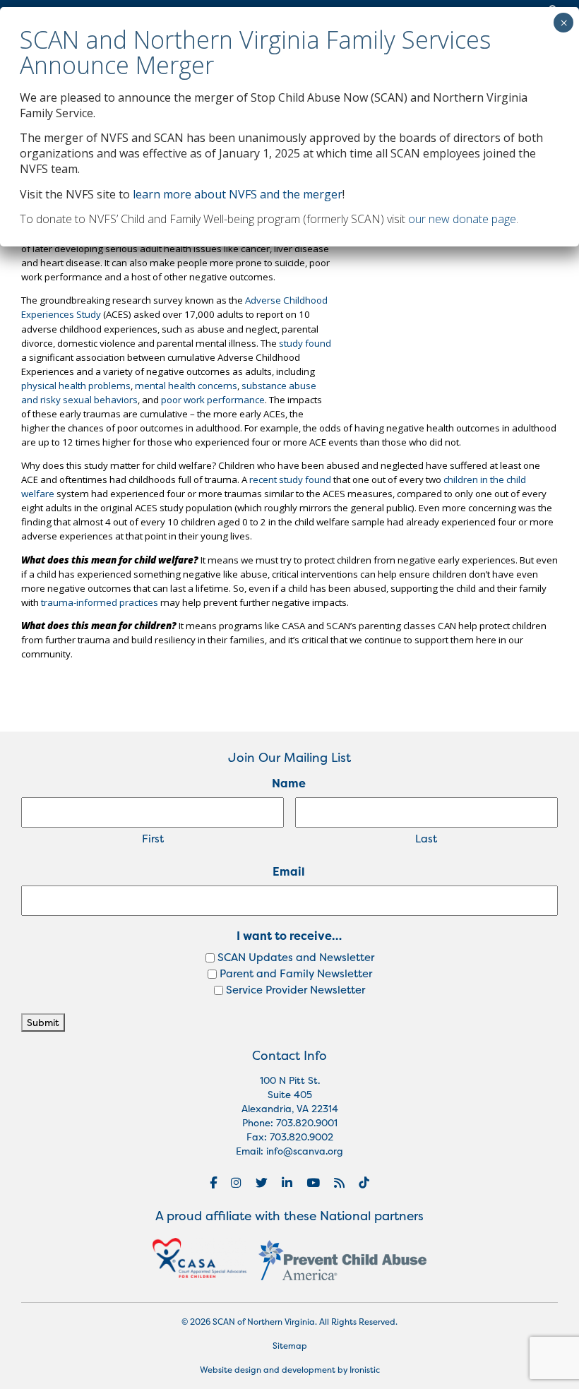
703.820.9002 (301, 1137)
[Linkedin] (287, 1183)
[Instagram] (236, 1183)
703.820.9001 (307, 1122)
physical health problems (76, 385)
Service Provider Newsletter (295, 989)
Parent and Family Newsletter (296, 973)
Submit (43, 1022)
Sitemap (290, 1346)
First (153, 838)
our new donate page (462, 219)
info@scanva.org (304, 1151)
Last (426, 838)
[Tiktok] (364, 1183)
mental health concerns (186, 385)
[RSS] (339, 1183)
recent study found (290, 479)
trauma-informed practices (99, 602)
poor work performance (213, 399)
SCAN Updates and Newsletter (295, 957)
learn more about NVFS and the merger (237, 194)
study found (305, 343)
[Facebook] (213, 1183)
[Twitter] (262, 1183)
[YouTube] (313, 1183)
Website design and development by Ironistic (290, 1370)
